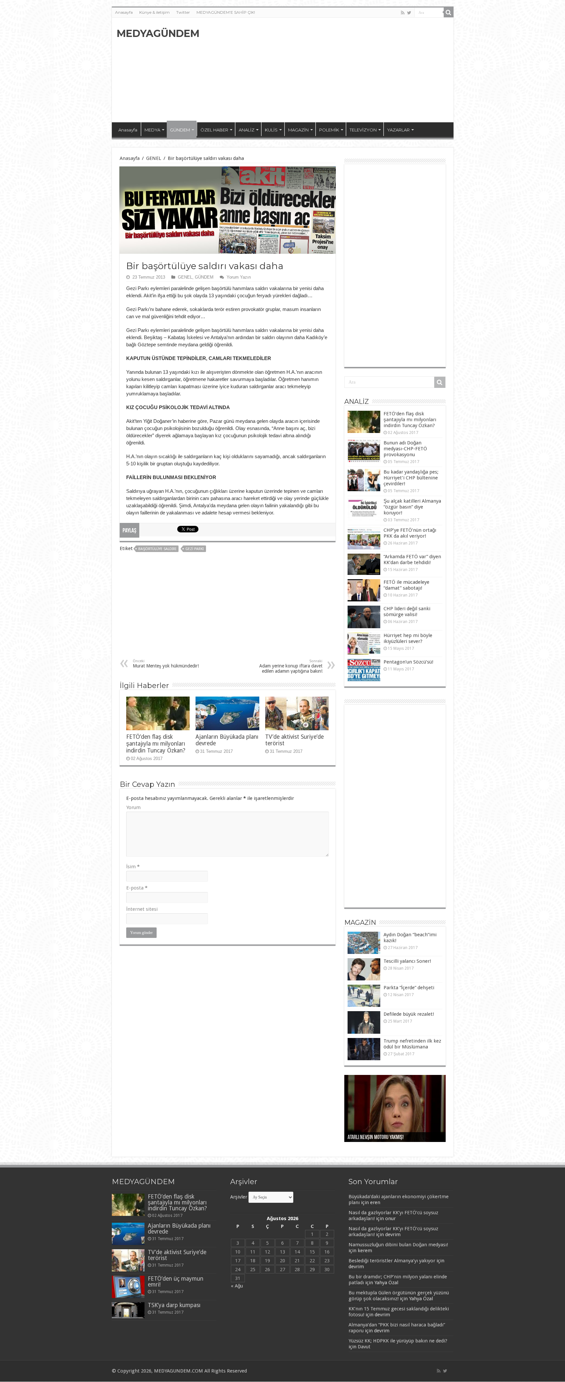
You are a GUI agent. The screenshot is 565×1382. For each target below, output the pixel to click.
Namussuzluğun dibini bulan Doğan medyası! (398, 1245)
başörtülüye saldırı (157, 549)
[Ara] (449, 12)
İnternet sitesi (142, 909)
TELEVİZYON (363, 129)
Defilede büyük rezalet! (409, 1014)
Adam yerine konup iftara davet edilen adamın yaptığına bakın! (290, 666)
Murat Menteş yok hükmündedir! (166, 663)
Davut (364, 1347)
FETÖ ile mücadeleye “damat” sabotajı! (406, 585)
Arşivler (238, 1197)
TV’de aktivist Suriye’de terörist (177, 1255)
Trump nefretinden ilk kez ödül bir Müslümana (412, 1044)
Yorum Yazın (239, 277)
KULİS (271, 129)
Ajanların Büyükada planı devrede (179, 1228)
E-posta (136, 888)
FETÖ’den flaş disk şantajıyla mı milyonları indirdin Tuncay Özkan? (155, 744)
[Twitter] (409, 13)
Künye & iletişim (154, 12)
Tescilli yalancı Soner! (407, 961)
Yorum (133, 807)
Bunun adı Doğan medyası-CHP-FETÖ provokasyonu (405, 449)
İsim (133, 867)
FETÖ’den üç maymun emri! (175, 1281)
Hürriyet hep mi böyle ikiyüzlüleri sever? (408, 638)
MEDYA (152, 129)
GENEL (153, 158)
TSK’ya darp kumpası (174, 1305)
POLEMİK (329, 129)
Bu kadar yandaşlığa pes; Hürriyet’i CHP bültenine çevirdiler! (411, 478)
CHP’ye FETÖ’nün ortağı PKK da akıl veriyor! (410, 533)
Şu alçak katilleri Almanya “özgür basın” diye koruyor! (412, 507)
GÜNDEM (180, 129)
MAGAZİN (298, 129)
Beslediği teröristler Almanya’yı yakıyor (392, 1261)
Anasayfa (124, 12)
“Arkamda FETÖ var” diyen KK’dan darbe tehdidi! (412, 559)
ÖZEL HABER (214, 129)
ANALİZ (246, 129)
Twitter (183, 12)
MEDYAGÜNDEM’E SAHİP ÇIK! (226, 12)
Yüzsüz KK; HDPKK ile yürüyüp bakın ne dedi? (398, 1341)
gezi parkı (194, 549)
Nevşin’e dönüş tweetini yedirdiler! (382, 1138)
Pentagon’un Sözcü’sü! (408, 662)
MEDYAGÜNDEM (158, 33)
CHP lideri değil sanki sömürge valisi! (407, 611)
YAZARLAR (398, 129)
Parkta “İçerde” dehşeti (409, 988)
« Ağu (237, 1286)
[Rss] (402, 13)
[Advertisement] (330, 70)
